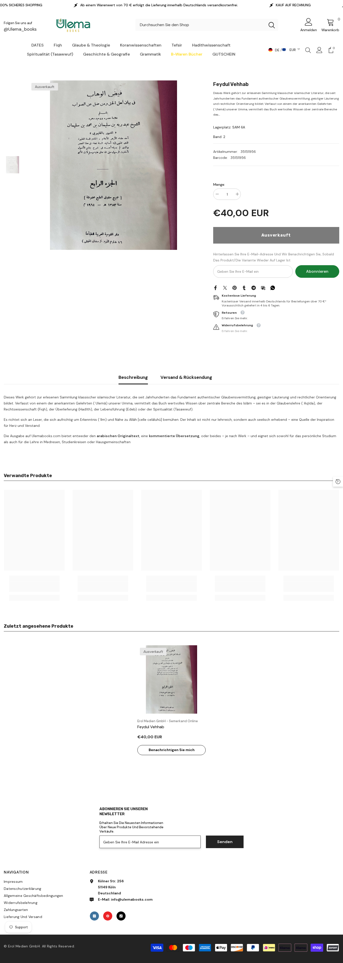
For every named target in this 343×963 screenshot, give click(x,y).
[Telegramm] (253, 287)
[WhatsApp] (272, 287)
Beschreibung (133, 377)
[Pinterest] (234, 287)
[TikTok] (121, 916)
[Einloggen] (319, 50)
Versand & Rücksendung (186, 377)
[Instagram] (94, 916)
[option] (113, 165)
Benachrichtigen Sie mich (172, 750)
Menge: (219, 184)
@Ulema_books (20, 29)
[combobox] (200, 25)
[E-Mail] (263, 287)
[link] (34, 587)
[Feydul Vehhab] (171, 679)
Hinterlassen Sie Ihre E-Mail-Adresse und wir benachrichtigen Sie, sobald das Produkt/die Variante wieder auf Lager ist (273, 257)
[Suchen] (206, 25)
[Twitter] (225, 287)
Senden (225, 841)
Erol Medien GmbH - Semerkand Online (167, 721)
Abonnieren (317, 271)
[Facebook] (215, 287)
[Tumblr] (244, 287)
